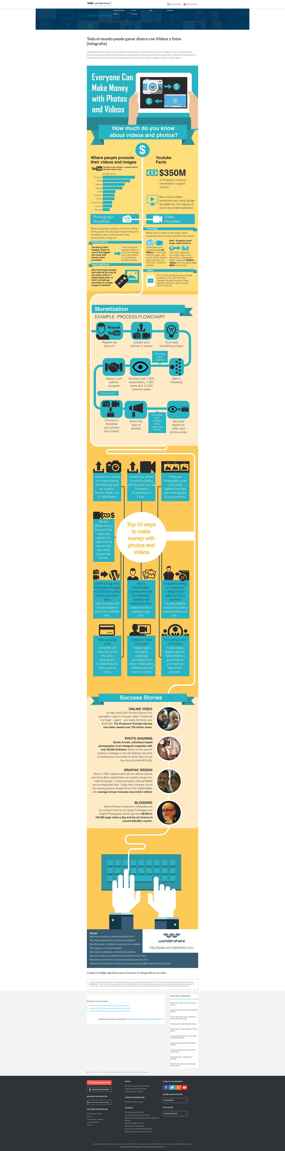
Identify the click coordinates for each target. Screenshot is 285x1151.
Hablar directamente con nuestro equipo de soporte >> (146, 1019)
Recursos (93, 1072)
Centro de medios (93, 1122)
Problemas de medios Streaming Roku (183, 1024)
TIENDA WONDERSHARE (101, 1083)
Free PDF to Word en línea (134, 1102)
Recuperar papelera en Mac (134, 1123)
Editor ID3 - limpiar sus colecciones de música (183, 1004)
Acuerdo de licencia (144, 1144)
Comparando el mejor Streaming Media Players (183, 1011)
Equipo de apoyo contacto (134, 1091)
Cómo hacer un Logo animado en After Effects (183, 1030)
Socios (89, 1116)
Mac (150, 10)
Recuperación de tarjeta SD (134, 1126)
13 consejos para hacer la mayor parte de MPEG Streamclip (183, 1037)
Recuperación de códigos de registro (137, 1086)
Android (134, 14)
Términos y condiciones (119, 1144)
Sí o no (133, 10)
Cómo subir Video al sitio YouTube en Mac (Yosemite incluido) (183, 1018)
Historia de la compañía (95, 1119)
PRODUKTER (191, 4)
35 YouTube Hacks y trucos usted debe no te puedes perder (109, 1005)
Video (100, 1072)
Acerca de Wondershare (101, 1144)
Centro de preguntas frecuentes (136, 1089)
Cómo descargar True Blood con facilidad (181, 1058)
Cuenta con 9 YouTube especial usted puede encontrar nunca (110, 1008)
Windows (170, 10)
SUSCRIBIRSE (169, 1100)
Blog (182, 1144)
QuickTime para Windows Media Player (138, 1129)
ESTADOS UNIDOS (170, 1113)
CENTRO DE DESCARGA (100, 1089)
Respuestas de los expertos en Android (138, 1131)
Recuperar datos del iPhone (134, 1112)
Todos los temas (119, 10)
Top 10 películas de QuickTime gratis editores (183, 1044)
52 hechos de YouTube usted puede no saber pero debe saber (109, 1011)
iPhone (116, 14)
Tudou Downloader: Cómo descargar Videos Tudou (183, 1065)
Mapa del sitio (156, 1144)
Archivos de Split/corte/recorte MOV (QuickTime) (183, 1051)
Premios (90, 1125)
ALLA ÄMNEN (175, 4)
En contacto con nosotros (171, 1144)
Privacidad (132, 1144)
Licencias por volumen (94, 1114)
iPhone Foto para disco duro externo (137, 1115)
